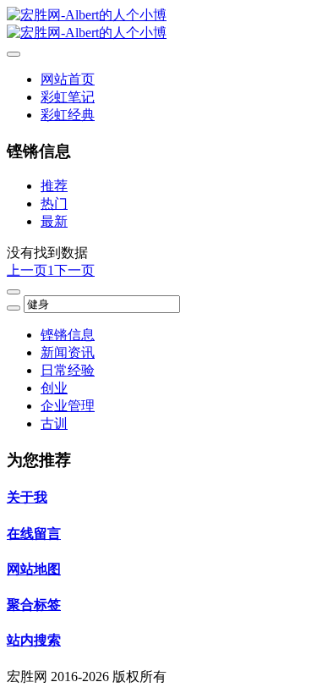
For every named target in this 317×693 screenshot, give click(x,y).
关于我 (27, 497)
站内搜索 (34, 640)
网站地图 (34, 569)
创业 (54, 388)
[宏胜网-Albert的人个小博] (158, 24)
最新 (54, 221)
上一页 (27, 270)
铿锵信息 (68, 334)
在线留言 (34, 533)
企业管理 (68, 406)
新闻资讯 (68, 352)
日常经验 (68, 370)
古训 (54, 423)
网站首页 (68, 79)
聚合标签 (34, 604)
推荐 (54, 186)
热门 (54, 203)
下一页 (74, 270)
